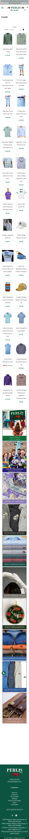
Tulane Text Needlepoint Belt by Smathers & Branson (21, 268)
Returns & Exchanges (14, 800)
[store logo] (15, 7)
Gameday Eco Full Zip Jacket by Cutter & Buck (7, 392)
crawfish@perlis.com (15, 781)
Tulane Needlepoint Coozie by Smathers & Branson (7, 299)
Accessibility (14, 804)
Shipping (14, 798)
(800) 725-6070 (15, 779)
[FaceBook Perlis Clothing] (12, 815)
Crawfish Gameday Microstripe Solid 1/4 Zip (21, 361)
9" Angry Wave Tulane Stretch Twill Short (21, 113)
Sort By (6, 29)
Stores (14, 802)
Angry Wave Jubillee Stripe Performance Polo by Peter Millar (21, 51)
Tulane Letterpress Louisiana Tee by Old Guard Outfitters (7, 268)
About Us (14, 792)
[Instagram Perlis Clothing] (16, 815)
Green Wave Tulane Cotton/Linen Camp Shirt (7, 175)
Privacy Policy (14, 796)
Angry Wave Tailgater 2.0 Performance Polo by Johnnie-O (7, 144)
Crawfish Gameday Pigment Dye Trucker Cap (21, 299)
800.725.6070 (14, 10)
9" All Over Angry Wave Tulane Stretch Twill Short (21, 82)
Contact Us (14, 794)
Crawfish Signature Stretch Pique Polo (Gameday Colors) (8, 206)
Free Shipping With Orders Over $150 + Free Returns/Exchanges (14, 2)
